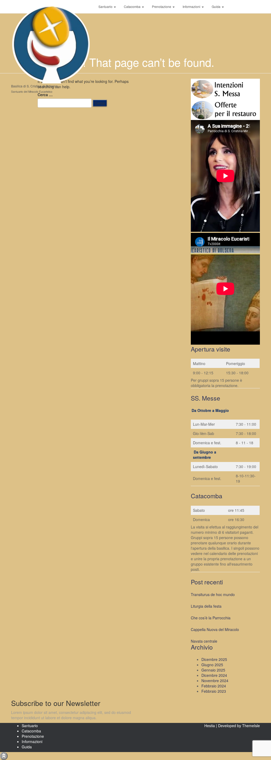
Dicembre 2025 (214, 659)
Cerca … (45, 94)
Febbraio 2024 (213, 685)
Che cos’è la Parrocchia (211, 617)
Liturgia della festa (206, 606)
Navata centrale (204, 641)
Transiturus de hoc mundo (213, 594)
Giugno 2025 (212, 664)
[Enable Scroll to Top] (4, 756)
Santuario (105, 6)
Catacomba (132, 6)
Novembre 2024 (214, 680)
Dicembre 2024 (214, 675)
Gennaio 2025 (213, 670)
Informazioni (192, 6)
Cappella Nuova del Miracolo (215, 629)
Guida (216, 6)
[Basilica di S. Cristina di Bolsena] (50, 6)
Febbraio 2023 (213, 691)
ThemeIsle (251, 725)
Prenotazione (162, 6)
